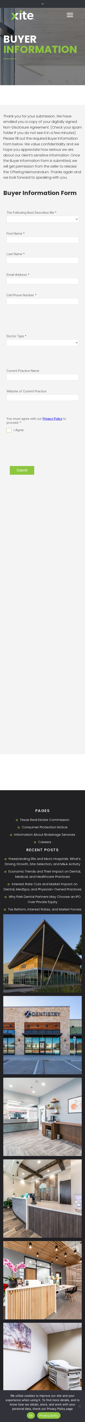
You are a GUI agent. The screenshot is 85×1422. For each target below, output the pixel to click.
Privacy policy (48, 1415)
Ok (31, 1415)
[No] (79, 1406)
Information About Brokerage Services (44, 834)
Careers (44, 842)
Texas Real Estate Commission (44, 819)
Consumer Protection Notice (45, 827)
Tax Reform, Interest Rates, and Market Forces (44, 909)
